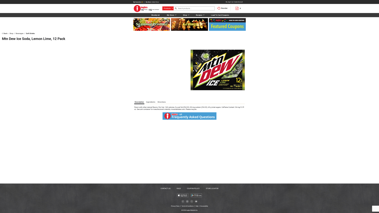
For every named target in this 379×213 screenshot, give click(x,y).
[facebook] (183, 202)
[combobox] (168, 8)
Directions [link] (162, 102)
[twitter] (191, 202)
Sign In (230, 2)
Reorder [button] (224, 8)
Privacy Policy (175, 206)
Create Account (238, 2)
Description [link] (139, 102)
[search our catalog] (176, 8)
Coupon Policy (193, 188)
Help (197, 206)
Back (5, 33)
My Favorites (137, 2)
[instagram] (187, 202)
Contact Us (165, 188)
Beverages (19, 33)
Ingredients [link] (150, 102)
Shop (11, 33)
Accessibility (204, 206)
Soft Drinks (30, 33)
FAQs (179, 188)
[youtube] (196, 202)
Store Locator (212, 188)
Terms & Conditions (188, 206)
